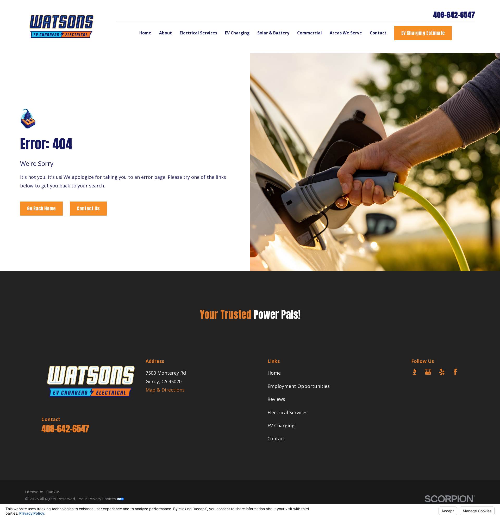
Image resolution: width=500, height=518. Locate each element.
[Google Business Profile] (428, 372)
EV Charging (281, 425)
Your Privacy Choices (98, 498)
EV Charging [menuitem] (237, 33)
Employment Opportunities (298, 386)
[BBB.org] (414, 372)
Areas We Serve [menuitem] (346, 33)
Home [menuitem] (145, 33)
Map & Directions (165, 390)
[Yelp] (442, 372)
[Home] (61, 26)
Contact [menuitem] (378, 33)
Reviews (276, 399)
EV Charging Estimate (423, 32)
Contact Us (88, 208)
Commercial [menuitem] (309, 33)
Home (274, 373)
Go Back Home (41, 208)
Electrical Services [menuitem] (198, 33)
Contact (276, 438)
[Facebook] (455, 372)
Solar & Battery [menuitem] (273, 33)
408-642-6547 (454, 14)
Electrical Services (287, 412)
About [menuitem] (165, 33)
